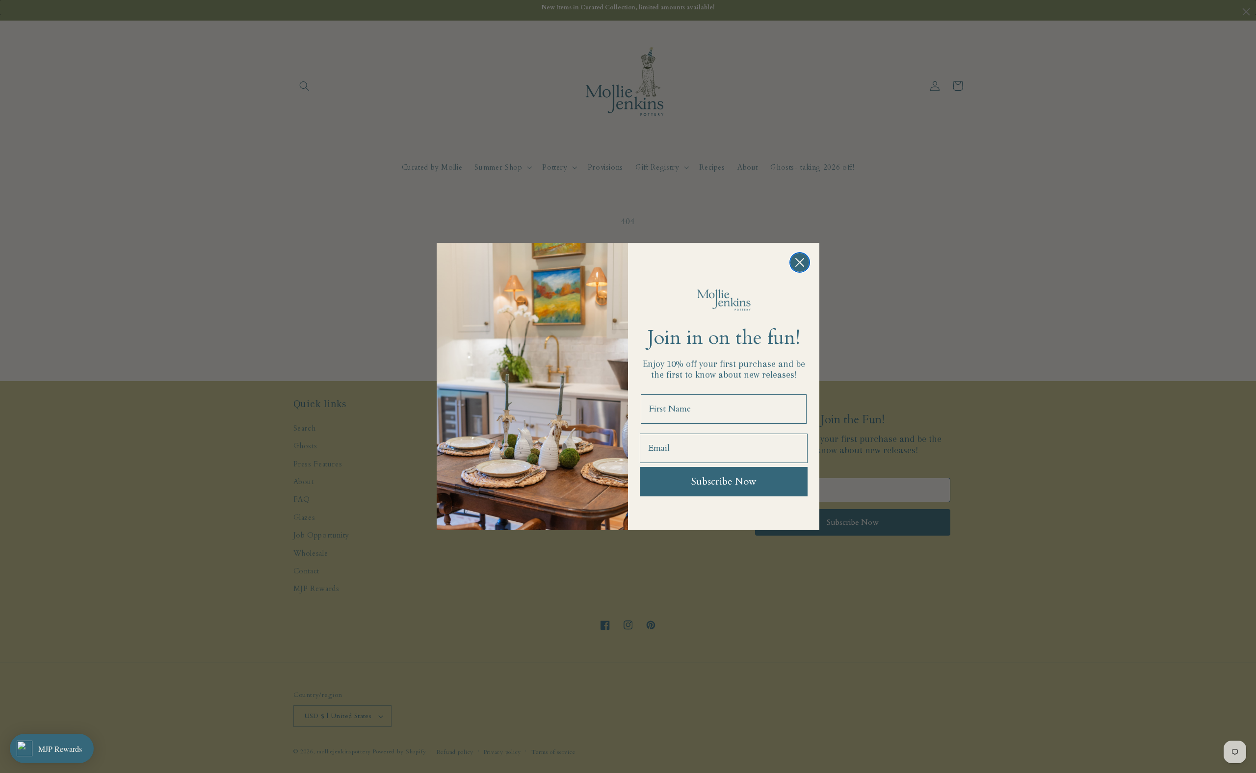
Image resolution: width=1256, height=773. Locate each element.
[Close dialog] (800, 262)
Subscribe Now (724, 481)
